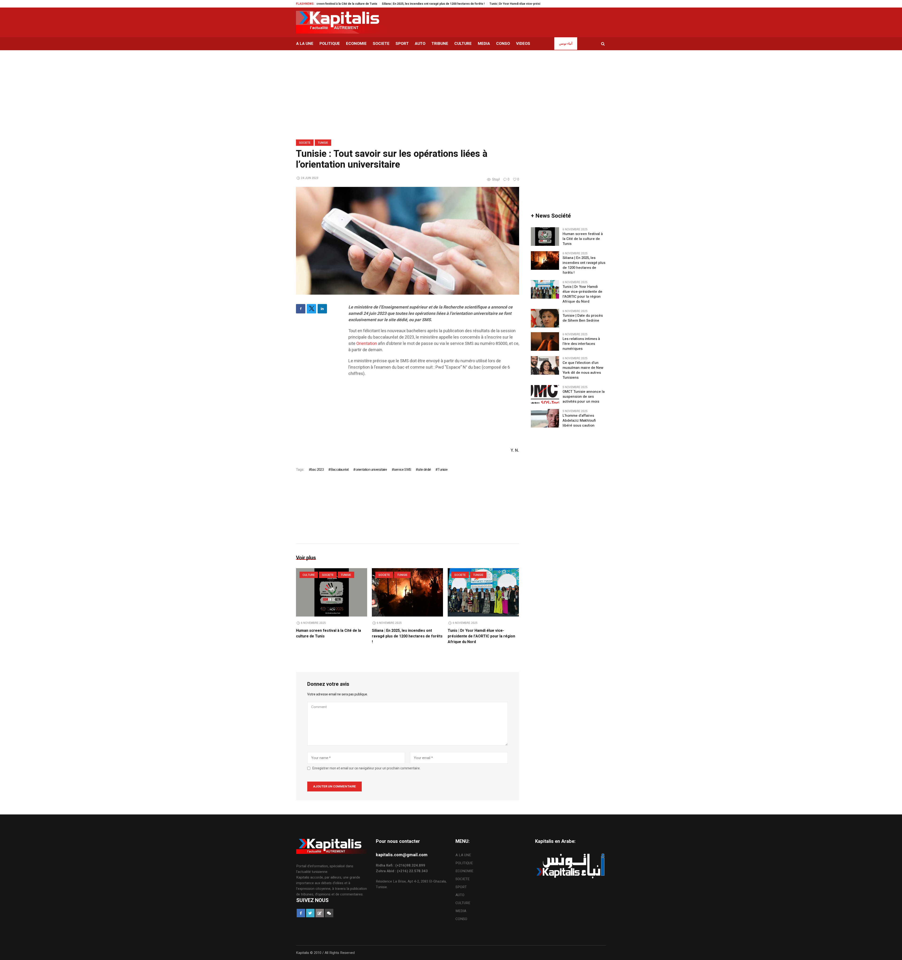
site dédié (424, 469)
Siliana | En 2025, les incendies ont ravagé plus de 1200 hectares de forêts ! (393, 4)
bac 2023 (317, 469)
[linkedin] (322, 308)
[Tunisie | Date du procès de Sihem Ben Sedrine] (545, 318)
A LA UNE (463, 855)
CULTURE (309, 575)
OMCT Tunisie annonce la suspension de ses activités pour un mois (584, 396)
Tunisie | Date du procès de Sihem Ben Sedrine (583, 318)
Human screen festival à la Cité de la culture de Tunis (583, 238)
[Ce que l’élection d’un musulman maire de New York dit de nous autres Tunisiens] (545, 365)
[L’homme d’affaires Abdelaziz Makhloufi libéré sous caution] (545, 418)
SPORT (461, 887)
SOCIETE (305, 143)
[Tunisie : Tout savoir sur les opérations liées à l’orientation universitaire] (407, 240)
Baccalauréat (339, 469)
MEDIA (460, 911)
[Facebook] (300, 308)
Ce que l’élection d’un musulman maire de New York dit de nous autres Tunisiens (583, 370)
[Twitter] (311, 308)
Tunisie (323, 143)
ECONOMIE (464, 871)
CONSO (461, 918)
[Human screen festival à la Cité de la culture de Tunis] (331, 592)
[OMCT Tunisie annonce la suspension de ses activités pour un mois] (545, 394)
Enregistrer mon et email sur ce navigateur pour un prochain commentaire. (366, 768)
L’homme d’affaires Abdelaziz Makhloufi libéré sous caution (579, 420)
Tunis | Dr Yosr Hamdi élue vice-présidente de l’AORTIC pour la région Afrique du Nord (509, 4)
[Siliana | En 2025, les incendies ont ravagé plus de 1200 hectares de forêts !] (407, 592)
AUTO (459, 895)
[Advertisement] (433, 414)
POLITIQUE (464, 863)
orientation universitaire (371, 469)
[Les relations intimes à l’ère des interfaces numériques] (545, 341)
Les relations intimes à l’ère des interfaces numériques (581, 343)
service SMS (402, 469)
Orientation (366, 343)
